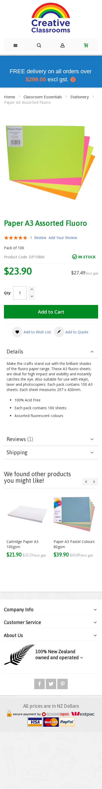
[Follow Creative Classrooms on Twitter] (51, 683)
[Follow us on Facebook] (40, 683)
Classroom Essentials (43, 96)
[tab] (51, 351)
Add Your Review (63, 237)
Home (10, 96)
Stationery (80, 96)
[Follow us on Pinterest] (62, 683)
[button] (31, 332)
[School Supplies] (51, 18)
